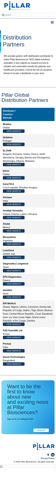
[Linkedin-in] (53, 455)
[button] (52, 22)
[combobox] (28, 15)
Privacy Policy (48, 458)
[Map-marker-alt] (48, 455)
